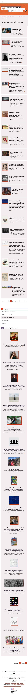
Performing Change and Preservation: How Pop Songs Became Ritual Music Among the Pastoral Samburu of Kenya (14, 649)
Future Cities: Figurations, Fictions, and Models (17, 42)
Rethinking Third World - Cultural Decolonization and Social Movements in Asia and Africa (14, 488)
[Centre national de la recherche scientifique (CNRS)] (26, 11)
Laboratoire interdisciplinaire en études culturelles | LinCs (11, 16)
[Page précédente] (4, 301)
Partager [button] (16, 663)
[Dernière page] (26, 301)
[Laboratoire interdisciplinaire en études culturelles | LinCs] (3, 8)
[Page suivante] (24, 301)
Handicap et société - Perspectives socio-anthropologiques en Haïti (14, 428)
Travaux (23, 16)
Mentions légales (15, 683)
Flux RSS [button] (23, 663)
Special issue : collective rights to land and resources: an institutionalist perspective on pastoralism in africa (14, 529)
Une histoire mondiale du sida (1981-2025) (17, 190)
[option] (14, 340)
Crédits (21, 683)
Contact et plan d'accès (15, 674)
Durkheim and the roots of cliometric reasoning (14, 344)
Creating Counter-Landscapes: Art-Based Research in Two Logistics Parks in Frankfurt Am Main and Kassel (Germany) (18, 290)
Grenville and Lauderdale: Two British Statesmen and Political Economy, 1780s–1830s (14, 386)
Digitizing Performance (14, 469)
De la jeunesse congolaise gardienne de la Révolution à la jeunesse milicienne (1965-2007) (16, 127)
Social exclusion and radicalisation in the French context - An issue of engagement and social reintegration (14, 407)
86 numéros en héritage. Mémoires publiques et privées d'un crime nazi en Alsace (14, 508)
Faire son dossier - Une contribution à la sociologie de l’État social (14, 571)
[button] (20, 663)
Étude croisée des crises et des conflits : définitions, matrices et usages (17, 231)
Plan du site (7, 683)
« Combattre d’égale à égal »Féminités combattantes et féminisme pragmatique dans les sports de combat (16, 261)
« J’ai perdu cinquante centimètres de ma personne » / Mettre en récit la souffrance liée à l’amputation (16, 85)
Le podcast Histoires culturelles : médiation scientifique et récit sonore (14, 610)
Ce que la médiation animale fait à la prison (14, 629)
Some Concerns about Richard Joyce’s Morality (17, 30)
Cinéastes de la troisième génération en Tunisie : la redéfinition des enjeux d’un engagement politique (15, 114)
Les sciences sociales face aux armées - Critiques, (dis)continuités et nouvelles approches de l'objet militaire (14, 551)
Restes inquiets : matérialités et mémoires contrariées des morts (16, 165)
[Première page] (2, 301)
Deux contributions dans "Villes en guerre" (14, 590)
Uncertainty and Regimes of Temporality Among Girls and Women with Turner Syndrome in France (17, 100)
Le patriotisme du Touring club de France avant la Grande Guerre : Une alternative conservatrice (16, 276)
